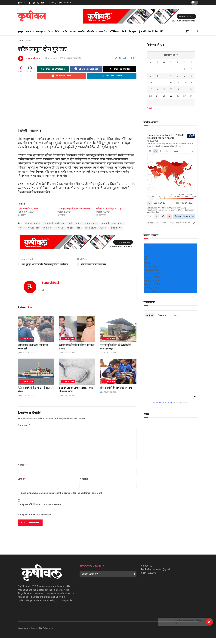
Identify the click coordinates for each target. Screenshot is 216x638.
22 (184, 89)
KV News (114, 31)
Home (20, 40)
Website (84, 479)
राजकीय (81, 31)
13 (171, 82)
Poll (124, 31)
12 (164, 82)
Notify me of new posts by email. (35, 514)
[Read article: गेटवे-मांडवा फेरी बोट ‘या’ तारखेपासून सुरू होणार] (36, 371)
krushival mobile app (53, 223)
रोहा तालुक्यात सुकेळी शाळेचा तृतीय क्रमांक (73, 208)
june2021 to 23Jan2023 (151, 31)
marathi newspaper (29, 228)
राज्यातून (39, 31)
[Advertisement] (77, 106)
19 (164, 89)
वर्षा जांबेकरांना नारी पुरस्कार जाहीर (109, 208)
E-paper (133, 31)
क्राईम (64, 31)
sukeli (103, 228)
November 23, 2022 (54, 58)
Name (22, 464)
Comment (24, 425)
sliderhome (26, 339)
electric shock (32, 223)
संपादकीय (91, 31)
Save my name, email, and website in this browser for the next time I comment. (61, 493)
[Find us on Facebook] (30, 3)
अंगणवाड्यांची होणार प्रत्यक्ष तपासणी (116, 387)
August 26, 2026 (27, 353)
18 (157, 89)
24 (150, 96)
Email (22, 478)
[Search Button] (197, 31)
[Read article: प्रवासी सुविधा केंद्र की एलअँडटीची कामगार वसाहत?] (118, 329)
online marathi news (53, 228)
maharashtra (74, 223)
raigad (70, 228)
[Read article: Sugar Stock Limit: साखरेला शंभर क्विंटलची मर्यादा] (77, 371)
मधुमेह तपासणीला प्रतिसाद (28, 208)
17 (150, 89)
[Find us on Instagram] (34, 3)
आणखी (102, 31)
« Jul (149, 108)
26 (164, 96)
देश (49, 31)
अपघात (73, 31)
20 (171, 89)
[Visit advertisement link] (140, 16)
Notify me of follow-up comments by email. (40, 504)
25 (157, 96)
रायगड (28, 31)
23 (191, 89)
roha (79, 228)
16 (191, 82)
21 (178, 89)
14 (178, 82)
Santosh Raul (33, 58)
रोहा (79, 58)
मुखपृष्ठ (20, 31)
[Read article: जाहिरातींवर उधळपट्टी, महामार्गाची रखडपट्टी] (36, 329)
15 (184, 82)
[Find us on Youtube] (42, 3)
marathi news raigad (112, 223)
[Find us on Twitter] (38, 3)
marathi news (92, 223)
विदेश (57, 31)
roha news (90, 228)
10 (150, 82)
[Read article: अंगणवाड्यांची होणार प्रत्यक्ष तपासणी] (118, 371)
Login (22, 3)
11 (157, 82)
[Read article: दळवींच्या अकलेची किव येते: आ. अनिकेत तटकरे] (77, 329)
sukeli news (115, 228)
